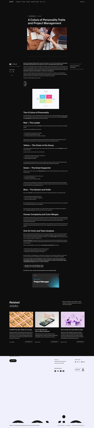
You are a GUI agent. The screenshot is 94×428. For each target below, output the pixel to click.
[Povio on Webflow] (84, 361)
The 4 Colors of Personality (75, 64)
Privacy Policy (68, 425)
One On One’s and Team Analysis (76, 69)
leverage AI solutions (31, 210)
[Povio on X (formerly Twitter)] (79, 361)
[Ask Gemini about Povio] (58, 371)
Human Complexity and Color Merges (74, 66)
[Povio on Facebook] (75, 361)
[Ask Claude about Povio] (63, 371)
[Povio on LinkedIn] (81, 361)
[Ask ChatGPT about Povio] (55, 371)
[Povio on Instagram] (77, 361)
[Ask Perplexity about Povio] (60, 371)
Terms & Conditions (61, 425)
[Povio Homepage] (11, 2)
